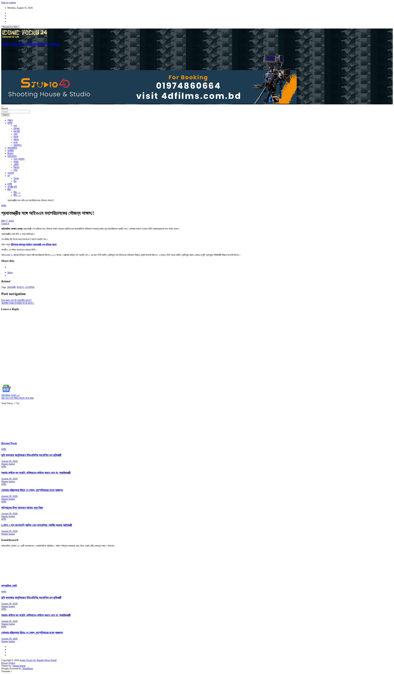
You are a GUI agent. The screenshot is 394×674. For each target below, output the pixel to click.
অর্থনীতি (10, 150)
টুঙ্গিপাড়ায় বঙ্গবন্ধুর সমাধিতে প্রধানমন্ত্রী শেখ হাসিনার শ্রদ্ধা (33, 244)
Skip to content (8, 2)
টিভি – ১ (17, 192)
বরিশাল (16, 139)
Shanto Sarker (8, 464)
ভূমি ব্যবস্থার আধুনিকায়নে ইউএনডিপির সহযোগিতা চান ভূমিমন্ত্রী (31, 455)
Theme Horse (19, 665)
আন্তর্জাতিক (12, 148)
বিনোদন (10, 153)
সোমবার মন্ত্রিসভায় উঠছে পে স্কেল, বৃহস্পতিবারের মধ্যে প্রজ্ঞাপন (32, 490)
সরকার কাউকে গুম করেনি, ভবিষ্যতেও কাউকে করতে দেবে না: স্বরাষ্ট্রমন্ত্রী (35, 472)
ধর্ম (8, 175)
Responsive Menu (10, 27)
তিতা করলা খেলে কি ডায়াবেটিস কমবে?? (16, 300)
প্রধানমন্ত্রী (11, 287)
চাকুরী (9, 184)
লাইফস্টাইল (12, 156)
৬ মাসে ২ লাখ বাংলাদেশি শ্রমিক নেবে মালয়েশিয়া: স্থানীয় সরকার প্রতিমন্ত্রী (36, 525)
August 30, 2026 (9, 461)
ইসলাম (16, 178)
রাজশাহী (17, 131)
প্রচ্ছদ (10, 120)
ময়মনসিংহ (17, 145)
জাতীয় (9, 123)
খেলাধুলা (10, 173)
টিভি (9, 189)
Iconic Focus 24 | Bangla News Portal (30, 44)
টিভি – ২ (17, 195)
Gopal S (5, 223)
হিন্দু (15, 181)
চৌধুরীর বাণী (12, 187)
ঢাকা (15, 125)
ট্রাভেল (16, 167)
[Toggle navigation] (2, 106)
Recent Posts (9, 443)
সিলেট (16, 137)
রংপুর (15, 142)
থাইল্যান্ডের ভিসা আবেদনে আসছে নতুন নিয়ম (22, 507)
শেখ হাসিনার (29, 287)
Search (4, 108)
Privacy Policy (8, 663)
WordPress (27, 668)
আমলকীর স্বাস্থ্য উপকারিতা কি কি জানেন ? (17, 303)
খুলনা (15, 134)
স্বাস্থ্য (16, 162)
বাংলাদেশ (20, 287)
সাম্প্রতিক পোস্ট (9, 585)
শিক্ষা (15, 170)
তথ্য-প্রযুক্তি (19, 159)
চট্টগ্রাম (16, 128)
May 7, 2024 (7, 220)
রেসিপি (16, 164)
